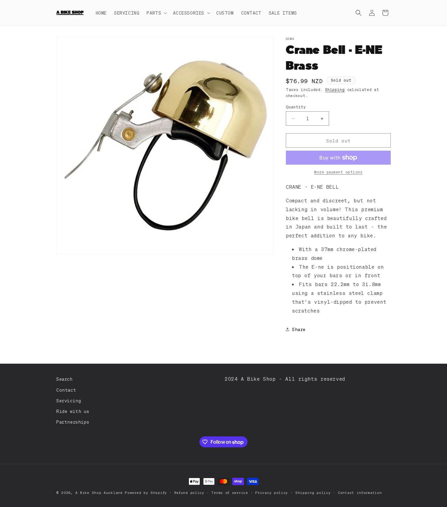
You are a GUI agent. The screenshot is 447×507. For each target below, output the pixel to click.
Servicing (68, 400)
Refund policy (189, 493)
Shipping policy (313, 493)
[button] (156, 12)
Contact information (360, 493)
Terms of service (229, 493)
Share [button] (299, 329)
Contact (66, 390)
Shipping (335, 89)
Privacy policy (271, 493)
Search (64, 379)
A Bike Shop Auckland (99, 493)
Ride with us (72, 411)
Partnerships (72, 422)
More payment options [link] (338, 172)
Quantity (296, 106)
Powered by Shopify (146, 493)
